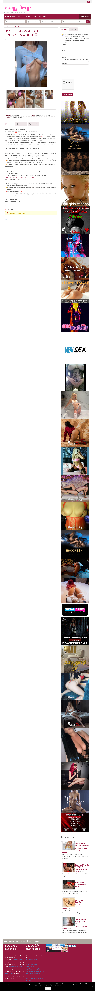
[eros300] (75, 317)
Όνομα (64, 44)
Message (64, 63)
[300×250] (75, 112)
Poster (74, 29)
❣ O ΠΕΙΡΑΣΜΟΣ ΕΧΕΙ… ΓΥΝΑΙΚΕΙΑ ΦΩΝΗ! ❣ (23, 33)
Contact (65, 29)
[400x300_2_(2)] (75, 822)
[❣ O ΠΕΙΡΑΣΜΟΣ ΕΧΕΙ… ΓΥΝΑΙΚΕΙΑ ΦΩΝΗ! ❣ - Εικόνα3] (30, 94)
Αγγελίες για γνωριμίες (33, 969)
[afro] (75, 377)
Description (10, 124)
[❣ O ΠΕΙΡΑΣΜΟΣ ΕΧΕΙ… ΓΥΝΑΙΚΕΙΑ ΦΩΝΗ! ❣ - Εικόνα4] (39, 94)
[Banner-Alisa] (75, 516)
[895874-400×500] (75, 776)
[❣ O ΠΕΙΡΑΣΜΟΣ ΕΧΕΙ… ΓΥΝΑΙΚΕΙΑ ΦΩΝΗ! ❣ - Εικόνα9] (39, 103)
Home (19, 16)
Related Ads (22, 124)
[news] (75, 349)
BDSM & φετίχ (30, 966)
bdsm (6, 962)
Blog (34, 16)
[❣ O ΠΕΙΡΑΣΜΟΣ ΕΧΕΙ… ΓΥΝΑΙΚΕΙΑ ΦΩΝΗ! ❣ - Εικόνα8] (30, 103)
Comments (34, 124)
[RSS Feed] (88, 2)
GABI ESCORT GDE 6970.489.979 (82, 844)
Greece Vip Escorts (79, 901)
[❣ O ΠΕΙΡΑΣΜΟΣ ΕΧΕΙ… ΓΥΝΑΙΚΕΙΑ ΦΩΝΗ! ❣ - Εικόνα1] (11, 94)
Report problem (11, 219)
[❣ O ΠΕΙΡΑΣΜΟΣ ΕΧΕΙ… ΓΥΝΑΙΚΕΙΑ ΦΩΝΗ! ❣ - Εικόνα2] (20, 94)
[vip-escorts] (75, 138)
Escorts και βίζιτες (31, 964)
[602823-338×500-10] (75, 745)
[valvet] (75, 291)
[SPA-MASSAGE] (75, 658)
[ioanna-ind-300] (75, 405)
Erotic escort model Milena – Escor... (80, 884)
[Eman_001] (75, 568)
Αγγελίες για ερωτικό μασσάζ (35, 971)
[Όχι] (93, 986)
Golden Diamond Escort (81, 848)
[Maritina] (75, 433)
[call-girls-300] (75, 190)
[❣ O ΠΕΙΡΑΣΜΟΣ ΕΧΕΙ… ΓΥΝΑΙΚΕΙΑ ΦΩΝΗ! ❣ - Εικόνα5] (49, 94)
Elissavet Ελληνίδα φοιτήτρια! (82, 866)
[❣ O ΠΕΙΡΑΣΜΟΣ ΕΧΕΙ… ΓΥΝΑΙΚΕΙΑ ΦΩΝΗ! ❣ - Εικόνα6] (11, 103)
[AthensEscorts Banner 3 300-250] (75, 268)
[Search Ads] (88, 21)
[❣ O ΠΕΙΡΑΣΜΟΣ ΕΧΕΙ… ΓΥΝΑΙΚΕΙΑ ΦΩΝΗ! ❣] (30, 64)
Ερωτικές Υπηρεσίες (14, 26)
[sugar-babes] (75, 610)
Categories (27, 16)
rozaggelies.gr (10, 16)
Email (63, 51)
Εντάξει (48, 988)
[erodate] (75, 163)
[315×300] (75, 220)
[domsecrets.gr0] (75, 631)
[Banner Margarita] (75, 488)
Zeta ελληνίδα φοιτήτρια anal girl (80, 921)
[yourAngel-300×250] (75, 245)
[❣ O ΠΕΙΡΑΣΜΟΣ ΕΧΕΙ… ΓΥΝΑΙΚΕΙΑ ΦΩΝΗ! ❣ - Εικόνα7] (20, 103)
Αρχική (6, 26)
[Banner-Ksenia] (75, 686)
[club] (75, 714)
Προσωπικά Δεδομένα (34, 941)
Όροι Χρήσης (42, 16)
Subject (64, 57)
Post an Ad (85, 16)
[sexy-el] (75, 590)
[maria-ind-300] (75, 460)
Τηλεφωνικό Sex (24, 26)
